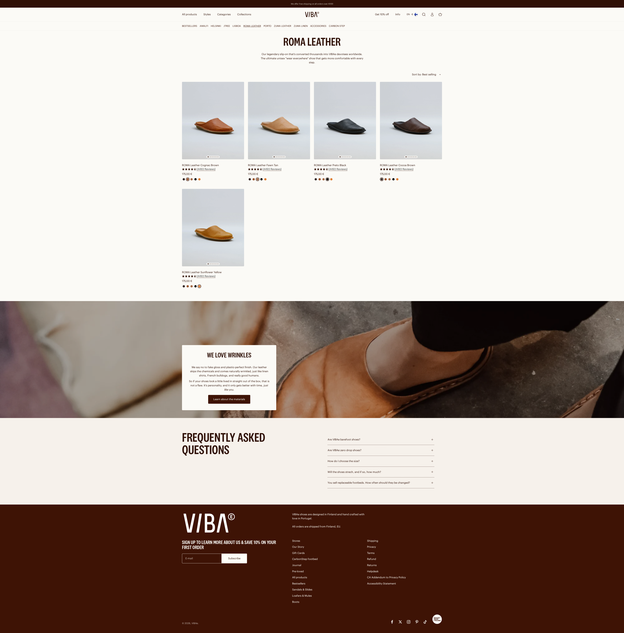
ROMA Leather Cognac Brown (200, 165)
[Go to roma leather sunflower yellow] (213, 227)
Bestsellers (298, 583)
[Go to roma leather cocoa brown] (411, 120)
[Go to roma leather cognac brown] (213, 120)
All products (189, 14)
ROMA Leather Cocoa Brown (397, 165)
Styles (207, 14)
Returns (372, 565)
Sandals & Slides (302, 589)
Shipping (372, 540)
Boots (295, 601)
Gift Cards (298, 553)
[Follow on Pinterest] (417, 622)
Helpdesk (372, 571)
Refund (371, 559)
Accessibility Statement (381, 583)
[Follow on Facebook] (392, 622)
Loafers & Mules (302, 595)
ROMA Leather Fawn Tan (263, 165)
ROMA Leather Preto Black (330, 165)
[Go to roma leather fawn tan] (279, 120)
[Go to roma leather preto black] (345, 120)
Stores (296, 540)
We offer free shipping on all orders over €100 (312, 4)
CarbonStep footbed (305, 559)
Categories (224, 14)
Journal (296, 565)
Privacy (371, 546)
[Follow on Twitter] (400, 622)
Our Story (298, 546)
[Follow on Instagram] (408, 622)
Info (397, 14)
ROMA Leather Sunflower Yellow (202, 272)
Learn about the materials (229, 399)
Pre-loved (298, 571)
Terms (371, 553)
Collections (244, 14)
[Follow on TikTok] (425, 622)
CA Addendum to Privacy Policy (386, 577)
